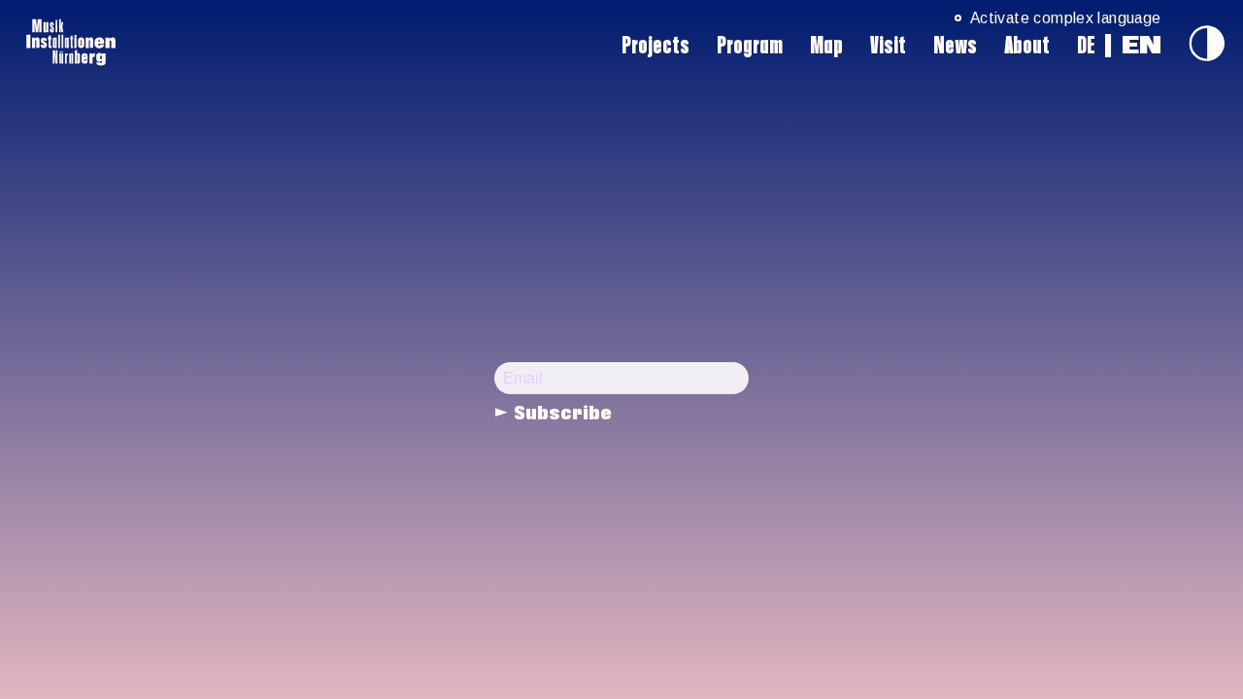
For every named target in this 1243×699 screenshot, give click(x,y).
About (1027, 45)
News (955, 45)
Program (750, 45)
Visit (888, 45)
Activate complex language (1065, 18)
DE (1086, 45)
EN (1141, 45)
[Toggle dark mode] (1207, 43)
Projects (655, 45)
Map (826, 45)
